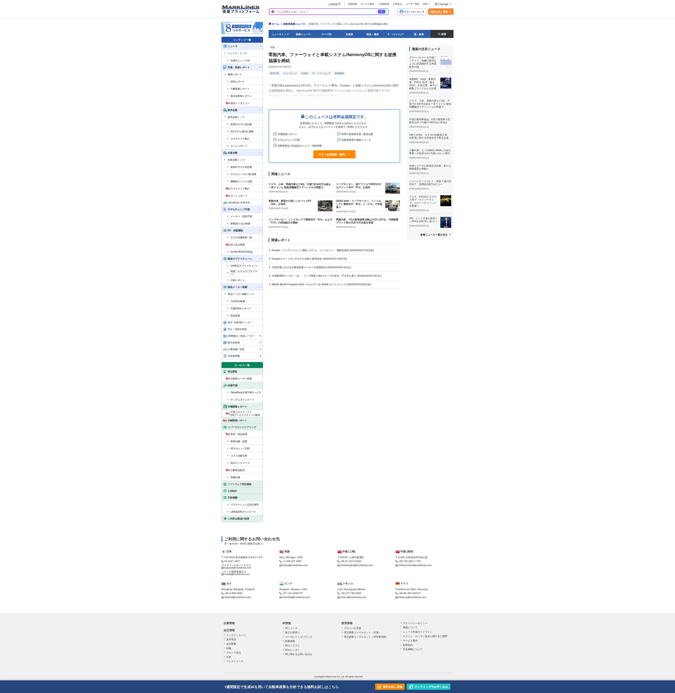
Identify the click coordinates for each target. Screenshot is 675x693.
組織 (228, 648)
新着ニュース (303, 34)
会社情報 (229, 630)
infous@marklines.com (295, 565)
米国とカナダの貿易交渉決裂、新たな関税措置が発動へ (430, 167)
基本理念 (231, 639)
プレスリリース (234, 661)
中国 (272, 47)
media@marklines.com (237, 574)
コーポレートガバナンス (298, 636)
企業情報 (229, 623)
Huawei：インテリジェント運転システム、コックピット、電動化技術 (311, 250)
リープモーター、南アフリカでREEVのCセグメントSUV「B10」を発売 (358, 185)
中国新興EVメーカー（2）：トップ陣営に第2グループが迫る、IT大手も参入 (314, 275)
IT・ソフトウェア (396, 34)
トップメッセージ (236, 635)
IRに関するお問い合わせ (298, 654)
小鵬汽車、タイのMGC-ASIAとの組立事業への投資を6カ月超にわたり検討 (430, 151)
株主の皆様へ (292, 632)
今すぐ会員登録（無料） (333, 154)
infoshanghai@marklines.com (356, 565)
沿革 (228, 656)
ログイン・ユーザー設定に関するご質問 (425, 636)
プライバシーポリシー (415, 623)
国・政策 (419, 34)
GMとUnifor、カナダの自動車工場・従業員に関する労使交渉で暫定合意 (429, 136)
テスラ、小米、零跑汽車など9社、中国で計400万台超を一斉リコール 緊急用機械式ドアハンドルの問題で (300, 185)
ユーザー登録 (412, 3)
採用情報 (352, 3)
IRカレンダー (292, 649)
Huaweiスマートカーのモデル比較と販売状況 (297, 258)
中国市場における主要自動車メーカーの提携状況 (299, 267)
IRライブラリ (292, 645)
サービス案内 (367, 3)
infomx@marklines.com (353, 597)
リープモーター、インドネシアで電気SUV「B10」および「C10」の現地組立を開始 (300, 221)
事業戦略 (339, 73)
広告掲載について (413, 649)
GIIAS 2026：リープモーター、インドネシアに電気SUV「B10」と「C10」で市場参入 (359, 204)
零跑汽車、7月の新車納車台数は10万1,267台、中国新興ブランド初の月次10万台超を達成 (367, 221)
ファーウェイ (290, 73)
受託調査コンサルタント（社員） (362, 632)
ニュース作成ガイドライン (417, 631)
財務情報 (290, 641)
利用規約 (408, 644)
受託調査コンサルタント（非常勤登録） (366, 636)
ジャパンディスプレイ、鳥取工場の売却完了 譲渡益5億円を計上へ (430, 182)
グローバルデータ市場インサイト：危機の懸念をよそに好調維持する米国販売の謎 (422, 62)
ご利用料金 (383, 3)
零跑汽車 (274, 73)
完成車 (349, 34)
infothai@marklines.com (237, 597)
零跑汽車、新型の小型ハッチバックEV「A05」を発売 (290, 202)
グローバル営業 (352, 628)
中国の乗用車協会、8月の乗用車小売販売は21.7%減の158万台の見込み (429, 120)
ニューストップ (280, 34)
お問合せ (397, 3)
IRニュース (291, 628)
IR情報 (286, 623)
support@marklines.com (237, 567)
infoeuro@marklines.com (412, 597)
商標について (410, 627)
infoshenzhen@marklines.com (415, 565)
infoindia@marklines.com (296, 597)
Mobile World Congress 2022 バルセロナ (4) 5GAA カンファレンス (309, 284)
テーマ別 (326, 34)
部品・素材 (373, 34)
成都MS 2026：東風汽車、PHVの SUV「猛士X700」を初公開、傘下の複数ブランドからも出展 (423, 83)
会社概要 (231, 643)
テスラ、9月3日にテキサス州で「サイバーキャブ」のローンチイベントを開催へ (423, 201)
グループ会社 (233, 652)
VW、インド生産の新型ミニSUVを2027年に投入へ (423, 219)
